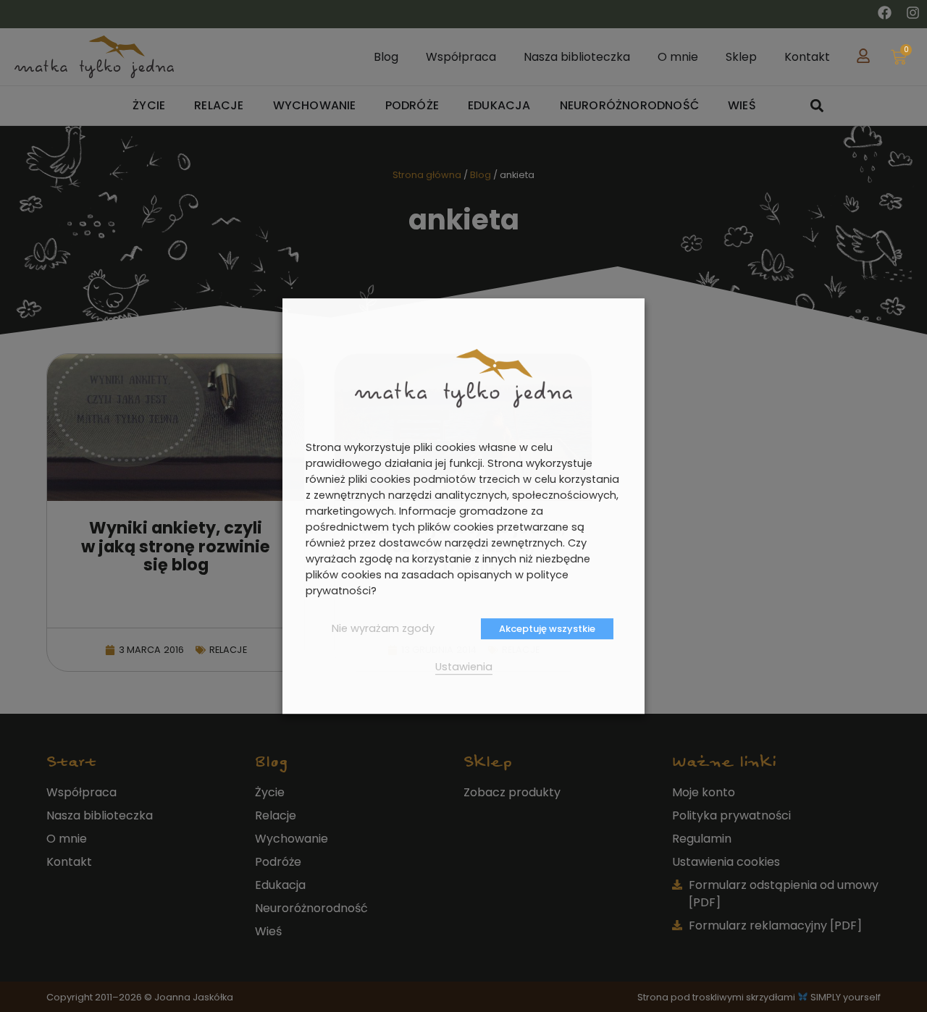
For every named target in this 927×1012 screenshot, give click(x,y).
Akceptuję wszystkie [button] (547, 629)
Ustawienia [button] (463, 666)
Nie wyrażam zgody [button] (383, 628)
